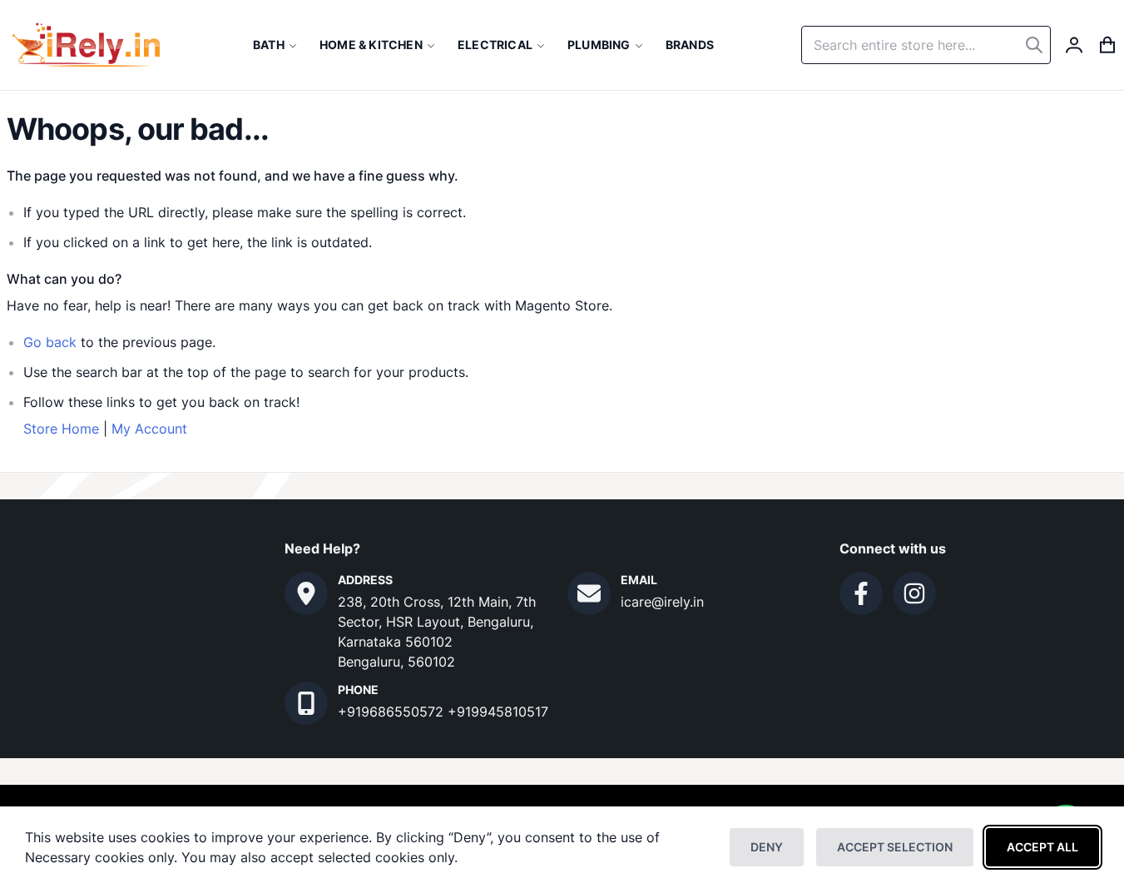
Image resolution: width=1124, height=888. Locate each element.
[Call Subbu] (306, 703)
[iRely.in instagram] (914, 593)
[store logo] (86, 45)
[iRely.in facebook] (861, 593)
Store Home (61, 428)
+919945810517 (498, 711)
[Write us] (589, 593)
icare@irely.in (662, 601)
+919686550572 (393, 711)
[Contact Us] (306, 593)
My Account (149, 428)
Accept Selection (895, 847)
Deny (766, 847)
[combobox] (926, 45)
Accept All (1042, 847)
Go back (50, 342)
